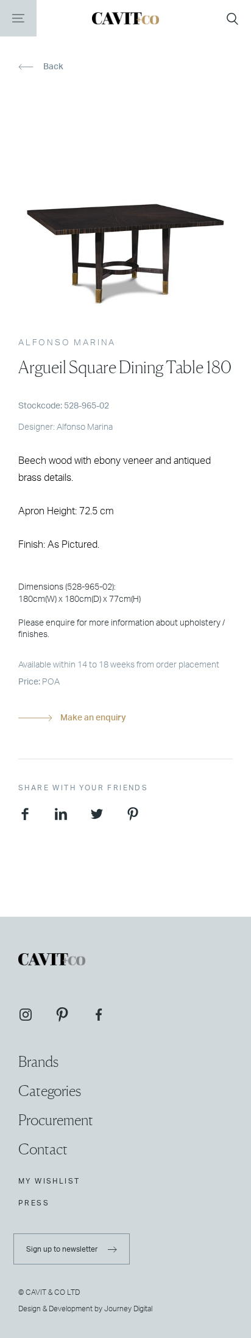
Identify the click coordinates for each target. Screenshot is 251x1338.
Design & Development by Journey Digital (85, 1308)
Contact (43, 1149)
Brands (38, 1062)
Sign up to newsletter (62, 1249)
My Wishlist (49, 1181)
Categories (49, 1091)
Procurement (55, 1120)
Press (33, 1203)
